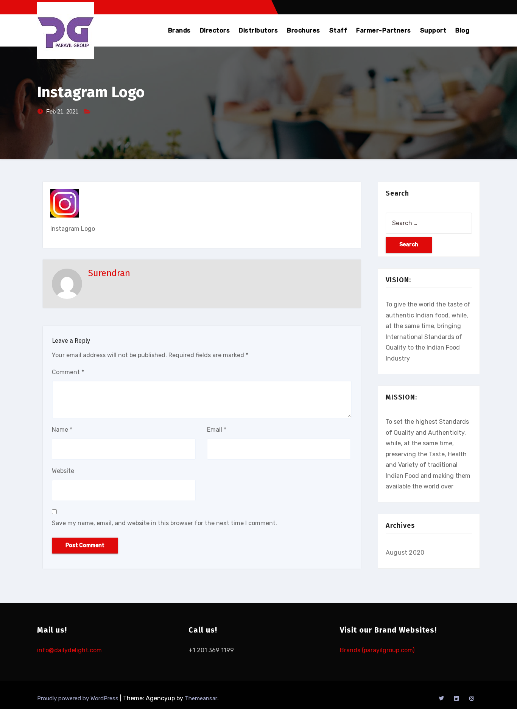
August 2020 (405, 552)
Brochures (303, 30)
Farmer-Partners (383, 30)
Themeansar (201, 698)
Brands (179, 30)
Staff (338, 30)
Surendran (109, 273)
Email (216, 429)
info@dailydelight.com (69, 650)
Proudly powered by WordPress (78, 698)
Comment (68, 372)
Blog (462, 30)
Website (63, 470)
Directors (215, 30)
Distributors (258, 30)
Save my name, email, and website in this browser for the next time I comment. (164, 523)
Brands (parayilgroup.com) (377, 650)
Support (433, 30)
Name (62, 429)
